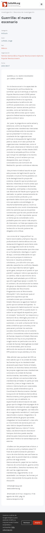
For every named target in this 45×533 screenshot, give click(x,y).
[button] (41, 4)
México (4, 48)
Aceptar (37, 523)
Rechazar (26, 523)
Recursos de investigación (24, 12)
